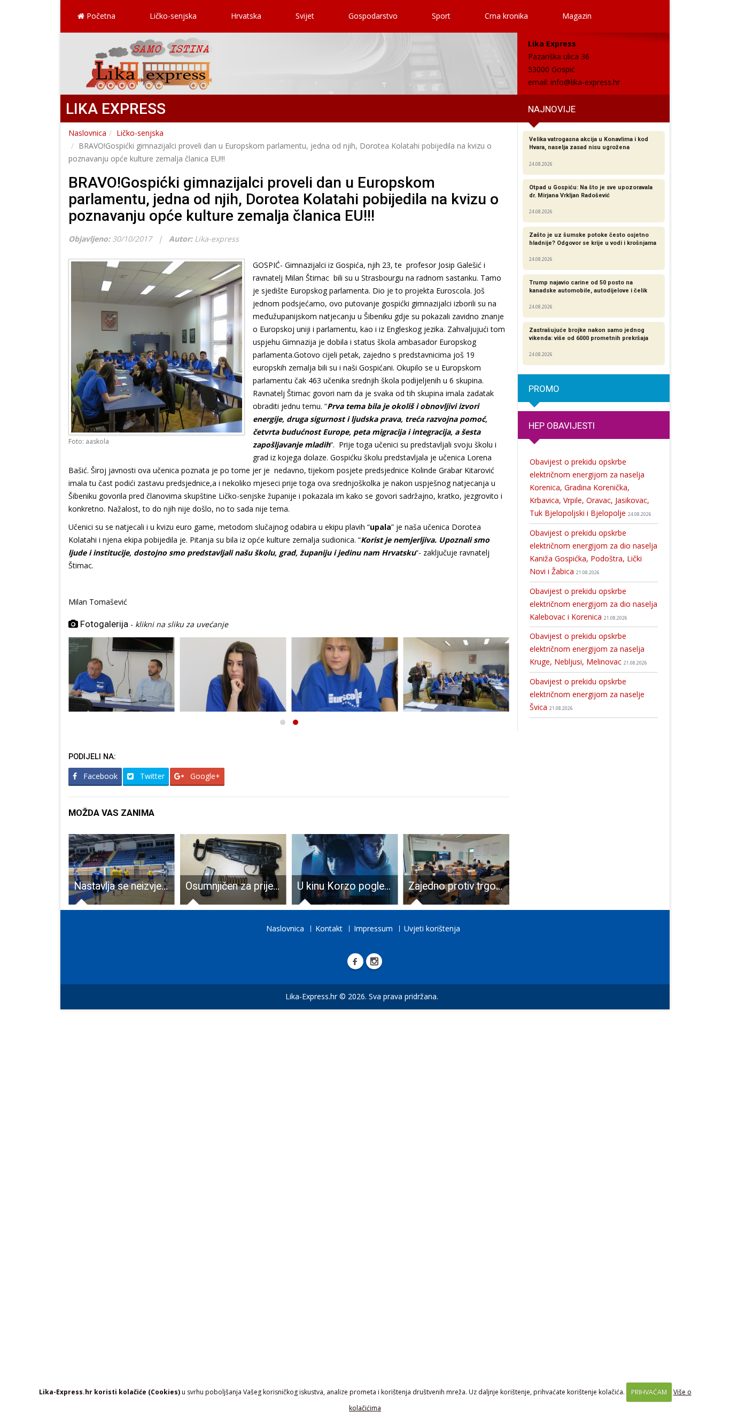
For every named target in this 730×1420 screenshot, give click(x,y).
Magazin (577, 16)
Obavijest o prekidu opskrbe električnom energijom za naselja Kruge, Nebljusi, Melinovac (588, 649)
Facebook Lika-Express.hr (355, 961)
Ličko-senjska (173, 16)
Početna (99, 16)
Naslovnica (87, 133)
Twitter (151, 776)
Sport (441, 16)
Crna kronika (506, 16)
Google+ (204, 776)
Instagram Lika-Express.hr (374, 961)
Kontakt (329, 928)
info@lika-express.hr (585, 82)
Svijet (305, 16)
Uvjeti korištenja (432, 928)
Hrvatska (246, 16)
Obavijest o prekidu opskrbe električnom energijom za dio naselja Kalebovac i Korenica (593, 604)
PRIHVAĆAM (649, 1391)
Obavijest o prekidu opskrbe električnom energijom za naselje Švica (587, 694)
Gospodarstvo (373, 16)
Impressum (373, 928)
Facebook (99, 776)
